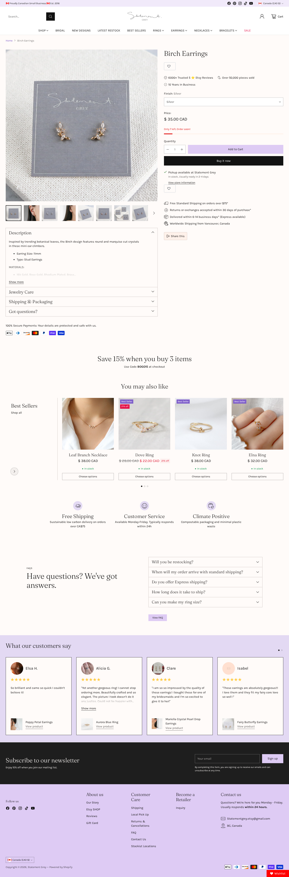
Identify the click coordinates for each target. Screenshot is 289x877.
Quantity (170, 141)
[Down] (153, 213)
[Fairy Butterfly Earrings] (228, 724)
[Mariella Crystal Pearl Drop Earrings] (157, 723)
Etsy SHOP (93, 809)
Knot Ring (201, 454)
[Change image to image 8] (140, 213)
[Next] (282, 439)
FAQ (133, 832)
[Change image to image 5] (86, 213)
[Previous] (7, 439)
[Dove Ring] (144, 424)
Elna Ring (257, 454)
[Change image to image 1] (13, 213)
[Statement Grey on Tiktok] (246, 4)
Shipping (137, 808)
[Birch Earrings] (81, 125)
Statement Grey (37, 867)
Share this (178, 236)
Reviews (91, 816)
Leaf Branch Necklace (88, 454)
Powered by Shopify (60, 867)
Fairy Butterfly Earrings (252, 722)
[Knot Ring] (201, 424)
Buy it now (224, 161)
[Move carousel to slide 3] (147, 486)
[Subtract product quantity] (167, 149)
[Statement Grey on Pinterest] (235, 4)
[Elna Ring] (257, 424)
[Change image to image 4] (68, 213)
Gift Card (92, 823)
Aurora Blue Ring (107, 722)
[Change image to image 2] (32, 213)
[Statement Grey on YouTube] (251, 4)
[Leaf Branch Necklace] (88, 424)
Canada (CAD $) (272, 3)
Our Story (92, 802)
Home (9, 40)
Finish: (172, 93)
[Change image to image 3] (50, 213)
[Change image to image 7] (122, 213)
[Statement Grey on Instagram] (240, 4)
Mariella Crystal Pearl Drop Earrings (183, 721)
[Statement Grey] (144, 16)
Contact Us (138, 839)
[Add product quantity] (181, 149)
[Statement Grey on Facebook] (229, 4)
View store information (181, 182)
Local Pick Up (140, 814)
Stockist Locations (143, 846)
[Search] (50, 16)
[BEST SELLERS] (14, 471)
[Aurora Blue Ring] (87, 724)
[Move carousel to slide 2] (144, 486)
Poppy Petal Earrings (39, 722)
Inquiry (180, 808)
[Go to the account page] (262, 16)
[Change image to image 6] (104, 213)
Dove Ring (144, 454)
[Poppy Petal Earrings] (16, 724)
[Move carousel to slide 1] (141, 486)
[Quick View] (108, 403)
